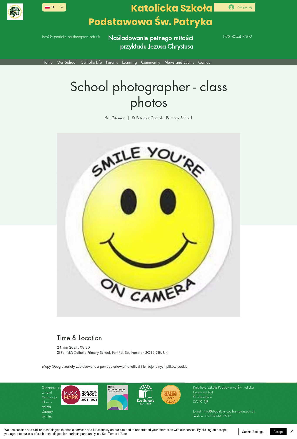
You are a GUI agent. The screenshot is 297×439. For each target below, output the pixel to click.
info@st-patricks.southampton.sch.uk (71, 36)
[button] (91, 62)
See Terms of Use (114, 433)
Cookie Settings (253, 431)
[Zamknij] (291, 432)
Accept (278, 431)
